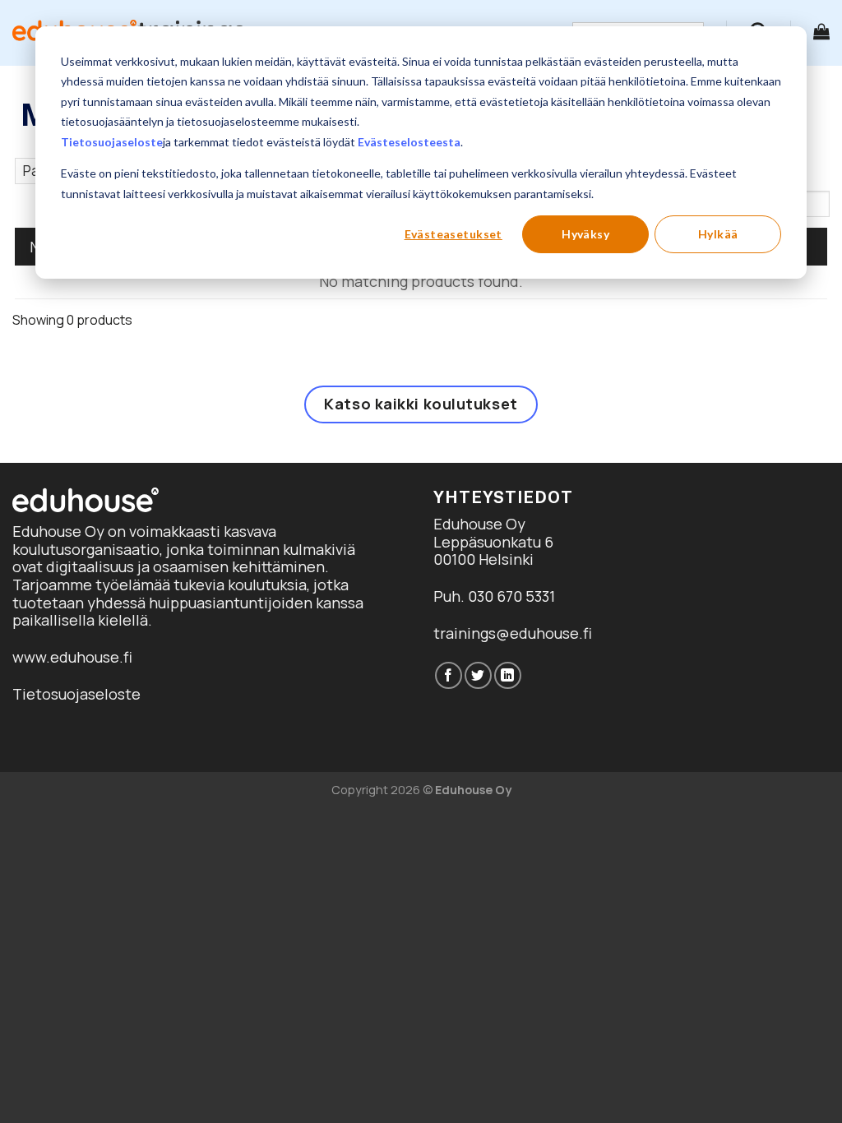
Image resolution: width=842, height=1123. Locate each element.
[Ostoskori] (821, 31)
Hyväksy (585, 234)
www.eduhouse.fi (72, 657)
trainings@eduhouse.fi (512, 633)
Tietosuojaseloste (112, 142)
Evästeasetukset (453, 234)
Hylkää (718, 234)
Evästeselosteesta (409, 142)
